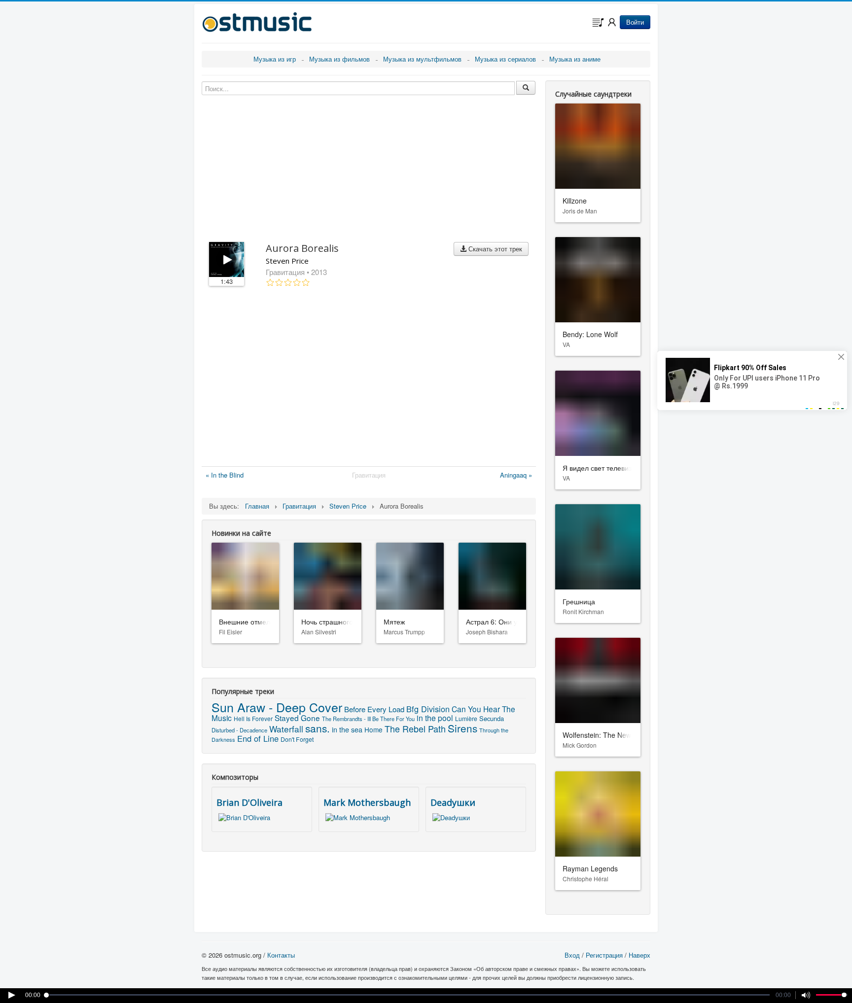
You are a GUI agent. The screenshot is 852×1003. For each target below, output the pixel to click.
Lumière (466, 718)
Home (373, 729)
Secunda (491, 718)
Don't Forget (297, 739)
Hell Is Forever (253, 718)
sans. (317, 728)
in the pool (435, 717)
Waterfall (286, 729)
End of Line (258, 738)
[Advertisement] (369, 379)
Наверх (639, 955)
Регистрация (604, 955)
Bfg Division (428, 709)
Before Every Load (374, 709)
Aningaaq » (516, 475)
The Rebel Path (415, 728)
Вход (572, 955)
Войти (635, 22)
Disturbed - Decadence (239, 730)
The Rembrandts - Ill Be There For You (368, 719)
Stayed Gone (297, 717)
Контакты (281, 955)
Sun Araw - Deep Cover (277, 707)
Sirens (462, 728)
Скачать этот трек (494, 248)
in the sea (347, 729)
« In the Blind (225, 475)
